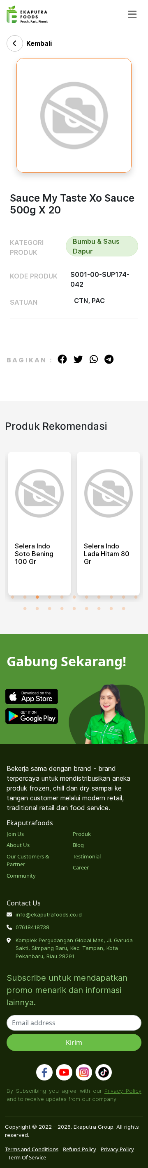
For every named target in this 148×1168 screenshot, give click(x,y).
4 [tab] (49, 597)
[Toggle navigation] (132, 14)
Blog (78, 845)
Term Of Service (27, 1157)
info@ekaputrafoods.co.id (49, 914)
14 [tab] (49, 608)
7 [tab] (86, 597)
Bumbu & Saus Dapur (96, 246)
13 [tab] (37, 608)
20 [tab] (123, 608)
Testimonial (87, 856)
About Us (18, 845)
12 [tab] (25, 608)
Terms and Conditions (31, 1149)
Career (81, 867)
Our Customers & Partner (28, 860)
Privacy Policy (122, 1090)
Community (21, 875)
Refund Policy (79, 1149)
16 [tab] (74, 608)
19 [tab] (111, 608)
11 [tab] (136, 597)
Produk (82, 834)
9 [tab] (111, 597)
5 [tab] (62, 597)
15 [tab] (62, 608)
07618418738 (32, 927)
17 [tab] (86, 608)
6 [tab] (74, 597)
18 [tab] (99, 608)
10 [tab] (123, 597)
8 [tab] (99, 597)
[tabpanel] (39, 527)
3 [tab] (37, 597)
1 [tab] (12, 597)
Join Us (15, 834)
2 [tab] (25, 597)
